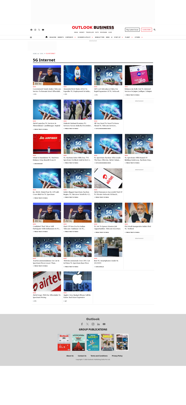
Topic (41, 54)
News (108, 37)
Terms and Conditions (99, 356)
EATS (97, 32)
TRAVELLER (90, 32)
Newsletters (99, 37)
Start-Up (117, 37)
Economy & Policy (84, 37)
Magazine (53, 37)
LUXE (110, 32)
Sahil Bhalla (100, 267)
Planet (127, 37)
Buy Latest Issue (132, 30)
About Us (70, 356)
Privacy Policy (117, 356)
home (35, 54)
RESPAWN (103, 32)
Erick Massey (38, 164)
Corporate (69, 37)
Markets (61, 37)
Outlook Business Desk (103, 128)
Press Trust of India (132, 95)
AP (66, 301)
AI (111, 37)
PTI (35, 94)
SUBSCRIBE (147, 30)
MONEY (81, 32)
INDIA (76, 32)
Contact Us (82, 356)
